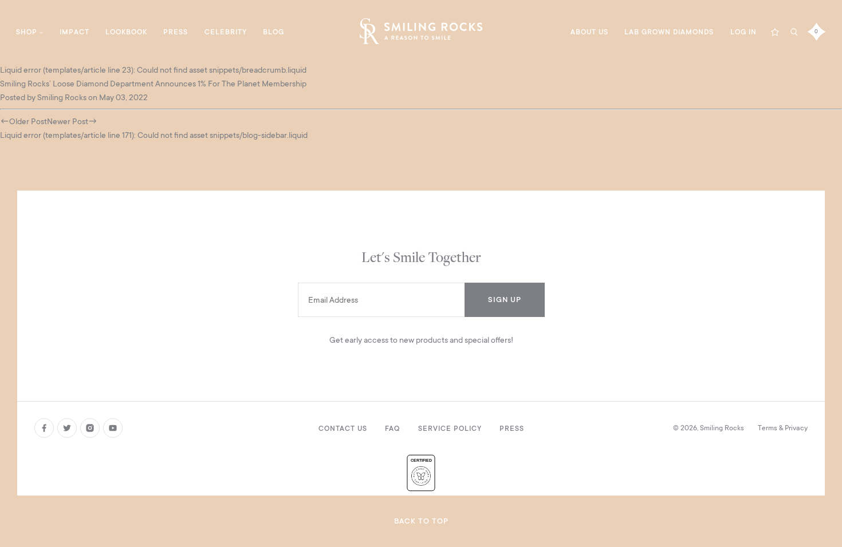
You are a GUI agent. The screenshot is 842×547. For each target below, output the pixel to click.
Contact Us (342, 429)
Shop (26, 32)
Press (175, 32)
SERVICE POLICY (450, 429)
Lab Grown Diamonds (669, 32)
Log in (743, 32)
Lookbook (126, 32)
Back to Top (421, 521)
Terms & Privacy (783, 428)
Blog (273, 32)
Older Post (28, 121)
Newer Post (67, 121)
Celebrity (225, 32)
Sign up (504, 299)
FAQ (392, 429)
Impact (74, 32)
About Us (589, 32)
